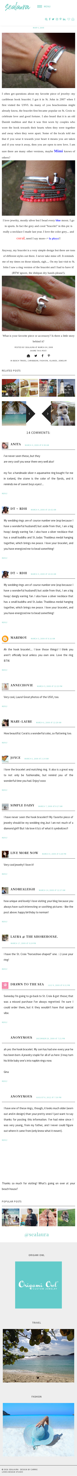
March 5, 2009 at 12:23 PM (49, 686)
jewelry (62, 360)
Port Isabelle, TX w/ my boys (66, 387)
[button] (42, 6)
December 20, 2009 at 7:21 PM (50, 1038)
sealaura (14, 1469)
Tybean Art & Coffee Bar (47, 387)
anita (15, 444)
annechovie (21, 685)
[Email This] (28, 355)
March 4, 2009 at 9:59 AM (37, 445)
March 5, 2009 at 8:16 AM (43, 638)
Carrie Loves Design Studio (20, 1470)
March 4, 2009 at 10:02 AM (43, 509)
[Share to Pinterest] (49, 355)
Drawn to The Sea (27, 984)
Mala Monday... (48, 1217)
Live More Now (24, 853)
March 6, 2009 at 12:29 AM (48, 722)
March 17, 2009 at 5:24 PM (23, 943)
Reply (4, 493)
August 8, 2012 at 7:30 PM (48, 1097)
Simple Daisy (22, 805)
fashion (44, 360)
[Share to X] (36, 355)
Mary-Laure (21, 721)
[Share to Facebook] (42, 355)
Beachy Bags (29, 388)
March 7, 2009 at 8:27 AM (50, 806)
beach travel (20, 360)
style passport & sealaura (10, 1217)
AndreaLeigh (22, 889)
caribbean (33, 360)
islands (53, 360)
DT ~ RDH (18, 509)
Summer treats (11, 388)
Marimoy (18, 637)
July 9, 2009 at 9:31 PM (59, 985)
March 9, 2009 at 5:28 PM (54, 854)
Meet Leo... (66, 1217)
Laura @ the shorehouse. (34, 937)
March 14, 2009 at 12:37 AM (52, 890)
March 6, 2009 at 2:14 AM (36, 758)
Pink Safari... (29, 1217)
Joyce (15, 758)
